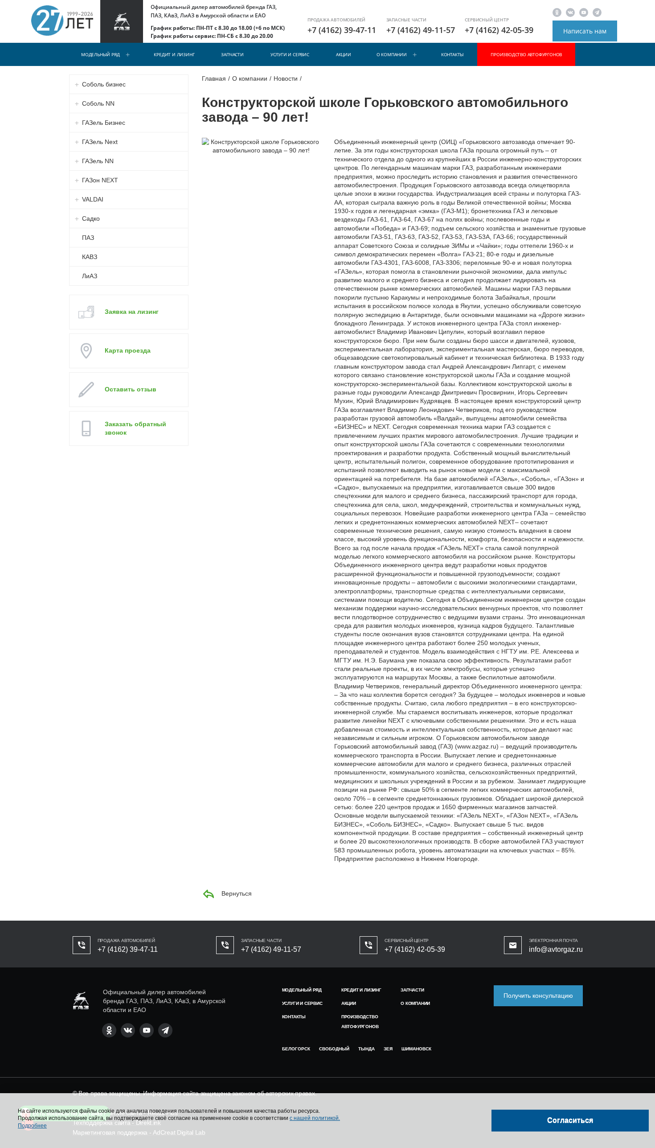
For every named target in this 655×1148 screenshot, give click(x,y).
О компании (392, 54)
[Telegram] (597, 12)
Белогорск (296, 1048)
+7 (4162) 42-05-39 (499, 30)
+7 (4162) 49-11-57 (420, 30)
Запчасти (232, 54)
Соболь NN (98, 103)
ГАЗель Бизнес (103, 122)
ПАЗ (88, 237)
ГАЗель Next (100, 141)
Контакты (452, 54)
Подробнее (32, 1126)
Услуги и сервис (289, 54)
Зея (388, 1048)
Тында (366, 1048)
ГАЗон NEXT (100, 180)
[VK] (570, 12)
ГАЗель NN (98, 161)
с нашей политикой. (315, 1118)
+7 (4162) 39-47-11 (341, 30)
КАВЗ (89, 256)
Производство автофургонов (526, 54)
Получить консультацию (538, 995)
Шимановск (416, 1048)
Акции (343, 54)
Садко (91, 218)
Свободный (334, 1048)
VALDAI (92, 199)
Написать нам (584, 31)
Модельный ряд (100, 54)
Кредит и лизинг (174, 54)
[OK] (557, 12)
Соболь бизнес (104, 84)
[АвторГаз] (81, 1000)
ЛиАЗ (89, 276)
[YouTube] (583, 12)
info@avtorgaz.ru (556, 949)
